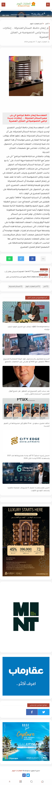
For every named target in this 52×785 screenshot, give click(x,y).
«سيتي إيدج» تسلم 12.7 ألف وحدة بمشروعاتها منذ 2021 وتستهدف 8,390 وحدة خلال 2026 (28, 457)
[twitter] (43, 712)
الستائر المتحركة (14, 286)
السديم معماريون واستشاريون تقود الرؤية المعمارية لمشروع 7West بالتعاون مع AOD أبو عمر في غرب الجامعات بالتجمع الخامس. (26, 360)
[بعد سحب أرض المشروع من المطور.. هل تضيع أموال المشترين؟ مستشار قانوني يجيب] (26, 376)
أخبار (46, 24)
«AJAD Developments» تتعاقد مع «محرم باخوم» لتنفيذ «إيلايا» (28, 328)
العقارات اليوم (17, 771)
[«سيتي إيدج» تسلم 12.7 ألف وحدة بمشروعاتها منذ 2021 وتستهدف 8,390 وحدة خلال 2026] (26, 441)
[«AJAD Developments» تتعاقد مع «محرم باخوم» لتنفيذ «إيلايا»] (26, 312)
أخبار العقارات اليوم (36, 24)
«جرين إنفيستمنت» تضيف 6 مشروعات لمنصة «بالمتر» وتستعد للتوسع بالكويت (28, 489)
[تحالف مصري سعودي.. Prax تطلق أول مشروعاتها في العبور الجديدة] (26, 408)
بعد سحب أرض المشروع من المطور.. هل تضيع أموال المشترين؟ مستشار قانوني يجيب (29, 392)
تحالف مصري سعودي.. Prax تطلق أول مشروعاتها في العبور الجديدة (26, 425)
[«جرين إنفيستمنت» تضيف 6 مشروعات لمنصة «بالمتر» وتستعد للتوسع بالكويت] (26, 473)
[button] (32, 258)
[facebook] (32, 712)
